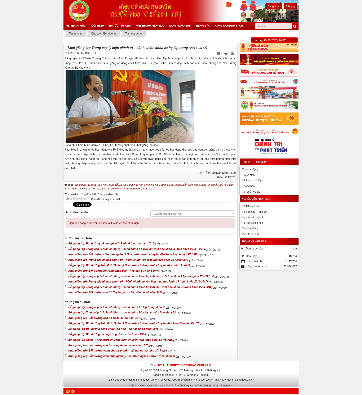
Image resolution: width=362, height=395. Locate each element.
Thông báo (203, 25)
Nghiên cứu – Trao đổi (254, 211)
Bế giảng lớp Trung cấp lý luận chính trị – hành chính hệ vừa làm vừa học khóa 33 (122, 312)
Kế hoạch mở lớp (252, 180)
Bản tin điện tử (250, 234)
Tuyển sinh (248, 174)
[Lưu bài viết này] (233, 53)
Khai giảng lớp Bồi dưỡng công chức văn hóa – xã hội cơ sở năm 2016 (114, 350)
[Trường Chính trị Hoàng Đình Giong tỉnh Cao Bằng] (269, 92)
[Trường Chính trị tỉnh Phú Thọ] (269, 118)
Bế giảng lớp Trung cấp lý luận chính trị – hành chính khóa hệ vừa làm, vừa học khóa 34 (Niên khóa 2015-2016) (140, 287)
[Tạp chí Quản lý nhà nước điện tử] (269, 47)
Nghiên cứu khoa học (150, 25)
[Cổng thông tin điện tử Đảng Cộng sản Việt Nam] (269, 72)
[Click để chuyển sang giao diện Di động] (73, 392)
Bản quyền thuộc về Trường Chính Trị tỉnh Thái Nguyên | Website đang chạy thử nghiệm (181, 385)
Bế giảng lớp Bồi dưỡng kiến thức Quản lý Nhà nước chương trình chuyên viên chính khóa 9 (129, 265)
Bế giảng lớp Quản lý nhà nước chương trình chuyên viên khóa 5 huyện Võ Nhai (120, 339)
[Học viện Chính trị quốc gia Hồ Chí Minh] (269, 131)
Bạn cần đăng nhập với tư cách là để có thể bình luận (104, 223)
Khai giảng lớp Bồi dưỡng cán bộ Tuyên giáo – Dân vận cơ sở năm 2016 (115, 292)
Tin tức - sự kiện (120, 25)
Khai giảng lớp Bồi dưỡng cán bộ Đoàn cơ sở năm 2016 (104, 318)
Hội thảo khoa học (252, 222)
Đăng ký (290, 6)
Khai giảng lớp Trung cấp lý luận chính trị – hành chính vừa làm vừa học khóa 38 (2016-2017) (128, 260)
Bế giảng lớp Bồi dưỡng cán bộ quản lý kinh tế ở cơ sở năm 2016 (111, 243)
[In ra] (226, 53)
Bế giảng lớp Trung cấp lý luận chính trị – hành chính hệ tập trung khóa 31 (116, 307)
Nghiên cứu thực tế (253, 217)
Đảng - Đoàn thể (180, 25)
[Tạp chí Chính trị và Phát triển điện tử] (269, 146)
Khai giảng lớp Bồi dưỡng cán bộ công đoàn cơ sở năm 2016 (108, 345)
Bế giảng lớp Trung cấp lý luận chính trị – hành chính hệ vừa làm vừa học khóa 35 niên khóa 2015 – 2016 (136, 249)
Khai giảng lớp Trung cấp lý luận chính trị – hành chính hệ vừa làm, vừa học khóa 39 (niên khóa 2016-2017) (138, 281)
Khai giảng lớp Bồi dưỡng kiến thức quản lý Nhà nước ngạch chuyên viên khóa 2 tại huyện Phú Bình (134, 254)
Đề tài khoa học (251, 206)
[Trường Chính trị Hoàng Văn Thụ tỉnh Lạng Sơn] (269, 105)
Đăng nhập (274, 6)
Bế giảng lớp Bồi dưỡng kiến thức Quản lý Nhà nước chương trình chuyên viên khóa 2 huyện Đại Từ (133, 323)
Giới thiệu (97, 25)
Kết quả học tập (251, 191)
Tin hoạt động (250, 169)
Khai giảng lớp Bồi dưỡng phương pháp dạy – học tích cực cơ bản (112, 270)
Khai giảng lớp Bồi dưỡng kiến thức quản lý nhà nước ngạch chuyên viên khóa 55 (122, 356)
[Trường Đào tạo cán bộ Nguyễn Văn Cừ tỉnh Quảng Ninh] (269, 81)
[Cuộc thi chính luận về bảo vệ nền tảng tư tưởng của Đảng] (269, 59)
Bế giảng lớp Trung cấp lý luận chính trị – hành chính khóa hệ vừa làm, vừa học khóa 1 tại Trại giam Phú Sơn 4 (141, 276)
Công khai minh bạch (229, 25)
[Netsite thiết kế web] (79, 10)
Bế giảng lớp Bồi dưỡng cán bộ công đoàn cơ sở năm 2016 (107, 334)
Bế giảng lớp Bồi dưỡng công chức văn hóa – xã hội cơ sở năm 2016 (113, 329)
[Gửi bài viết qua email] (219, 53)
